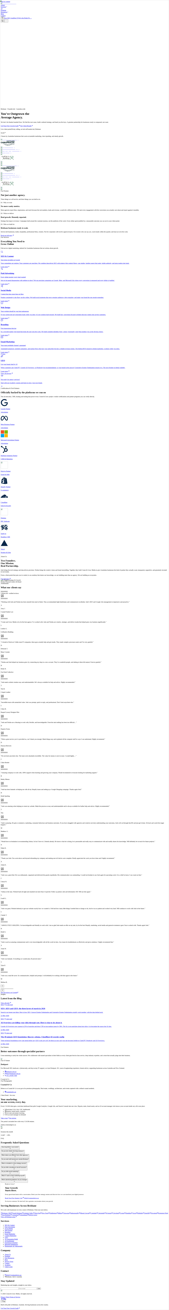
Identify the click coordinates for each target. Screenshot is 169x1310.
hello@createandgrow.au (31, 1198)
